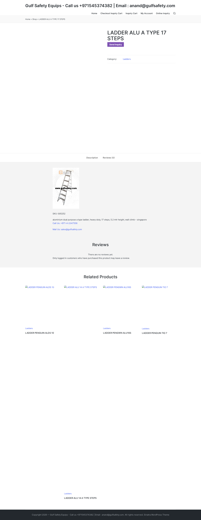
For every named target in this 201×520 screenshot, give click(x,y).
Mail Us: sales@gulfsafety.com (67, 229)
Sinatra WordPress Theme (156, 514)
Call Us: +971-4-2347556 (65, 223)
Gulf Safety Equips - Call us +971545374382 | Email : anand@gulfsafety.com (100, 5)
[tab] (92, 157)
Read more (42, 325)
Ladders (127, 59)
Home (27, 19)
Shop (34, 19)
